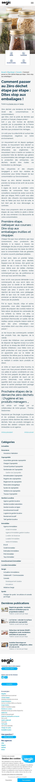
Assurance (5, 450)
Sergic (3, 569)
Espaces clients (9, 668)
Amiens (3, 747)
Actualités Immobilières (11, 572)
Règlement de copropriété (13, 482)
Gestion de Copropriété (13, 472)
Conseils (19, 72)
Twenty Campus (5, 697)
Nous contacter (8, 737)
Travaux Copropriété (10, 494)
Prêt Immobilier (9, 554)
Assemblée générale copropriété (15, 460)
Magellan (3, 693)
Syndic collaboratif (6, 720)
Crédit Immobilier (9, 548)
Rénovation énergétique (12, 485)
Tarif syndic (4, 724)
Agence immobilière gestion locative (17, 532)
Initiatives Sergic (9, 587)
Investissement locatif (11, 510)
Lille (2, 743)
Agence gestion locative (12, 501)
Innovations (9, 584)
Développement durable (14, 581)
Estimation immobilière (11, 551)
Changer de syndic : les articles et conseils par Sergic (18, 596)
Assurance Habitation (11, 453)
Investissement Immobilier (11, 561)
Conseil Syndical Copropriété (13, 466)
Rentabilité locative (6, 729)
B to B (6, 545)
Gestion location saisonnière (13, 504)
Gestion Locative (7, 498)
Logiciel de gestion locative (13, 513)
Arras (3, 749)
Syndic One (4, 712)
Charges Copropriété (11, 463)
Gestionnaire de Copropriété (13, 469)
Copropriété (5, 457)
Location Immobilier (8, 565)
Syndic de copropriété (11, 488)
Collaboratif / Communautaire (14, 575)
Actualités (5, 446)
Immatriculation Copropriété (13, 476)
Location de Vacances (13, 536)
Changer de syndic (6, 727)
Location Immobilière (12, 539)
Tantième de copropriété (12, 491)
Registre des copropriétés (12, 479)
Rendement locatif (10, 516)
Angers (3, 745)
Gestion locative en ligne (12, 507)
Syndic (3, 591)
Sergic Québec (5, 705)
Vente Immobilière (12, 542)
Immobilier (5, 523)
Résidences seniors (6, 708)
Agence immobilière (10, 526)
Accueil (3, 72)
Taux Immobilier (9, 557)
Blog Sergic (11, 72)
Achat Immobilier (11, 529)
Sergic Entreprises (6, 701)
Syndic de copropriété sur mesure (10, 716)
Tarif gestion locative (11, 519)
